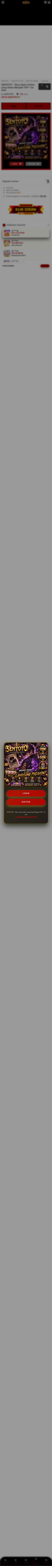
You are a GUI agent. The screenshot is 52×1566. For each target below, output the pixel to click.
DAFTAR (26, 802)
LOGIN (26, 793)
